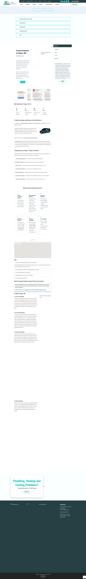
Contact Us (27, 491)
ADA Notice (43, 577)
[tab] (32, 264)
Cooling (40, 4)
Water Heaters (49, 4)
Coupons (57, 4)
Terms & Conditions (43, 576)
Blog (36, 1)
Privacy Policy (67, 78)
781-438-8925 (75, 1)
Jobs (45, 1)
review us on (20, 97)
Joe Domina (33, 89)
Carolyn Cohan (45, 89)
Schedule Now (74, 4)
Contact (49, 1)
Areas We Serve (29, 1)
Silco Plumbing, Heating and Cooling (21, 92)
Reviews (23, 1)
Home (21, 4)
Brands (40, 1)
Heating (34, 4)
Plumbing (27, 4)
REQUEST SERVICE (38, 9)
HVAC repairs (21, 228)
